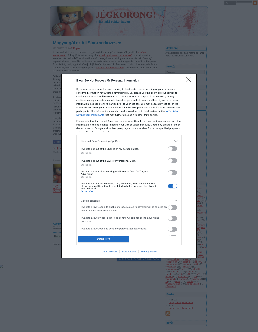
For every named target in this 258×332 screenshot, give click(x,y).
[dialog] (129, 166)
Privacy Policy (149, 251)
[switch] (172, 148)
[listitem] (129, 141)
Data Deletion (109, 251)
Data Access (129, 251)
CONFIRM (103, 239)
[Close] (189, 80)
